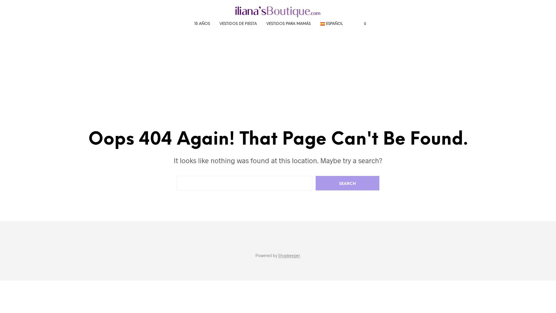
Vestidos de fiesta (238, 24)
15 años (202, 24)
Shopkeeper (289, 255)
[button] (361, 24)
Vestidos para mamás (288, 24)
